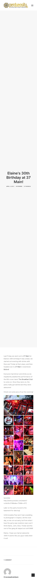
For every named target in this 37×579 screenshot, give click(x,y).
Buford (6, 369)
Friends (19, 186)
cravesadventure (11, 577)
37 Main (26, 356)
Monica (28, 186)
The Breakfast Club (25, 379)
